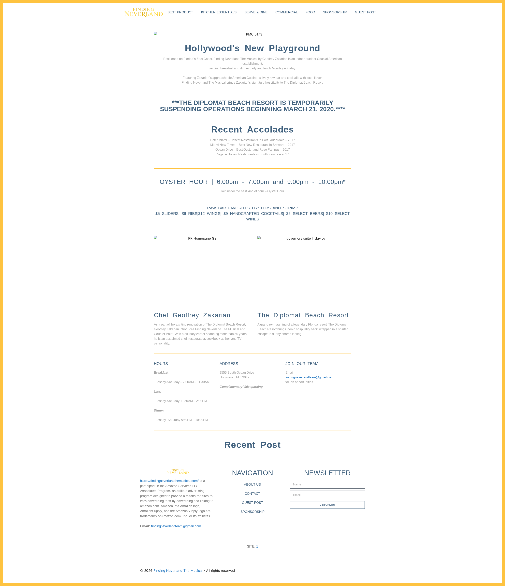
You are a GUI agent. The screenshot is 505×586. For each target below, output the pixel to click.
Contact (252, 493)
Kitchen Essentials (219, 12)
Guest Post (365, 12)
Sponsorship (335, 12)
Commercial (286, 12)
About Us (252, 484)
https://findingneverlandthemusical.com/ (169, 481)
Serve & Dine (255, 12)
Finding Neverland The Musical (178, 571)
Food (310, 12)
